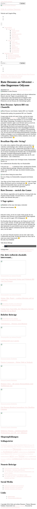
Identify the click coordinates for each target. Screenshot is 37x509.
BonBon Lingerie (16, 34)
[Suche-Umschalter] (1, 61)
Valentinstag (3, 459)
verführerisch (17, 459)
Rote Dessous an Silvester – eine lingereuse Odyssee (19, 468)
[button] (5, 246)
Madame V (14, 47)
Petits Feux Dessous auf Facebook (14, 485)
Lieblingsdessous (14, 249)
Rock (26, 453)
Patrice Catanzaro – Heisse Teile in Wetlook (17, 362)
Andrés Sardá (15, 30)
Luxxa (13, 45)
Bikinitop (10, 446)
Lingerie (21, 249)
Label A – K (11, 29)
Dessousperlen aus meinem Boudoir (11, 77)
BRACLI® (14, 35)
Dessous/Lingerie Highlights (9, 359)
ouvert (23, 453)
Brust (23, 446)
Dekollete (10, 449)
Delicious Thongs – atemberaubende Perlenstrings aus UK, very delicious (14, 432)
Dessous (17, 449)
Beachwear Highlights (14, 56)
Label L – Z (11, 40)
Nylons (19, 453)
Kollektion (8, 452)
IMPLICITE (15, 37)
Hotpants (29, 449)
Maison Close (15, 48)
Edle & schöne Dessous (11, 9)
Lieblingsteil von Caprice (10, 341)
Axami (15, 445)
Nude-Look (15, 453)
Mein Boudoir (12, 58)
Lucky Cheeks (15, 43)
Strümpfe (27, 456)
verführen (9, 459)
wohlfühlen (3, 460)
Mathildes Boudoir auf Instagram (13, 487)
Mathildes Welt (8, 53)
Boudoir (19, 446)
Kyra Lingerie (15, 38)
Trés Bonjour (15, 51)
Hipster (25, 449)
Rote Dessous (27, 249)
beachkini (20, 445)
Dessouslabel (8, 27)
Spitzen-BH (14, 118)
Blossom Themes (20, 506)
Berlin (25, 445)
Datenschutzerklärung (13, 507)
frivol (23, 449)
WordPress (4, 507)
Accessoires (4, 445)
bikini (5, 446)
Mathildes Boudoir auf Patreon (13, 489)
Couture (6, 449)
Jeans (2, 452)
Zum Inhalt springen (6, 1)
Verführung (26, 459)
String (10, 166)
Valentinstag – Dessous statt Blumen (14, 324)
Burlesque (27, 446)
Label (15, 452)
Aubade (13, 32)
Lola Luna (14, 42)
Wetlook (33, 459)
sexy (32, 249)
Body (15, 446)
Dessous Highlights (13, 55)
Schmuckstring (5, 456)
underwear (32, 456)
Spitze (16, 456)
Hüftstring (34, 449)
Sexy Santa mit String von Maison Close (15, 475)
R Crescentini (15, 50)
